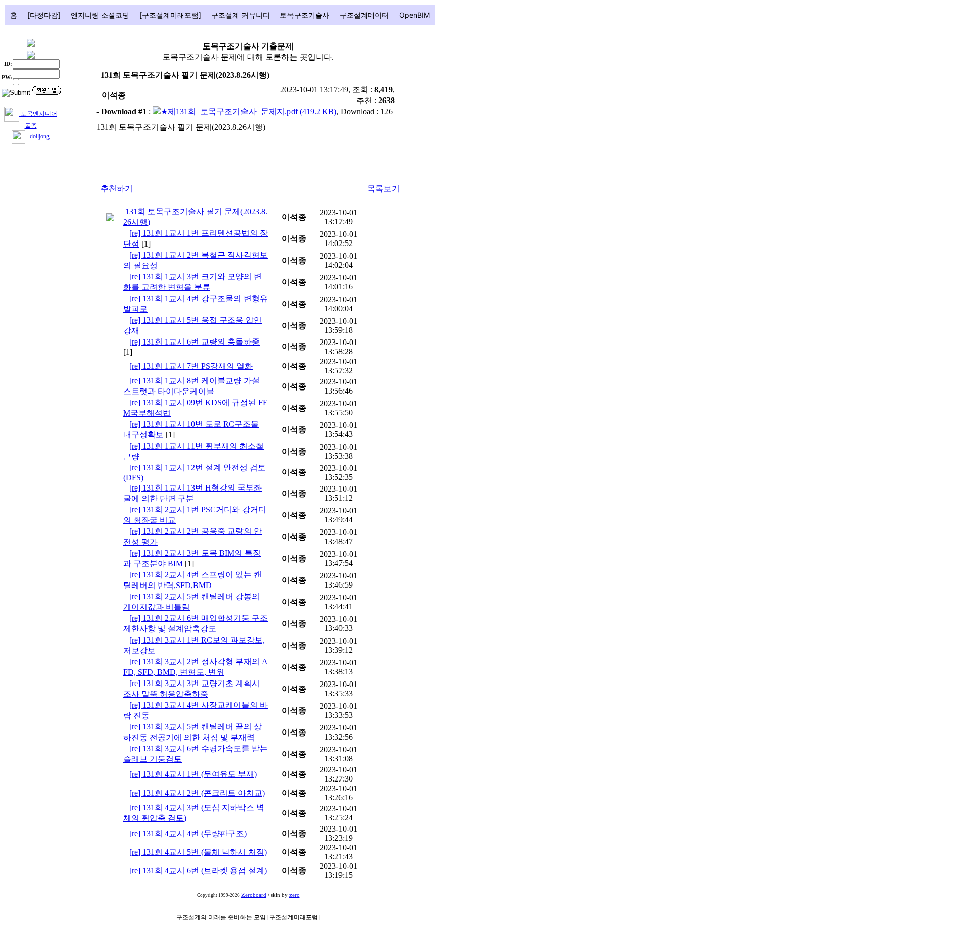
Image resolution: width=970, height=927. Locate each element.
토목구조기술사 (304, 15)
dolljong (37, 136)
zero (294, 895)
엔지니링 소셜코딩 (100, 15)
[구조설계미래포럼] (170, 15)
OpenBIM (414, 15)
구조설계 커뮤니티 (240, 15)
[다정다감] (44, 15)
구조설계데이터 (364, 15)
